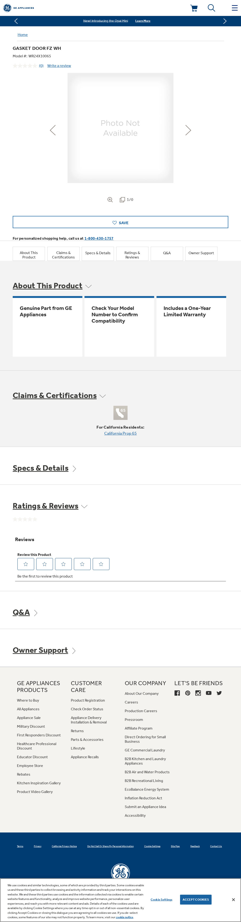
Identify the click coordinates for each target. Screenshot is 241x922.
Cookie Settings (161, 899)
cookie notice (124, 917)
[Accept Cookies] (233, 900)
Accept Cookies (196, 899)
